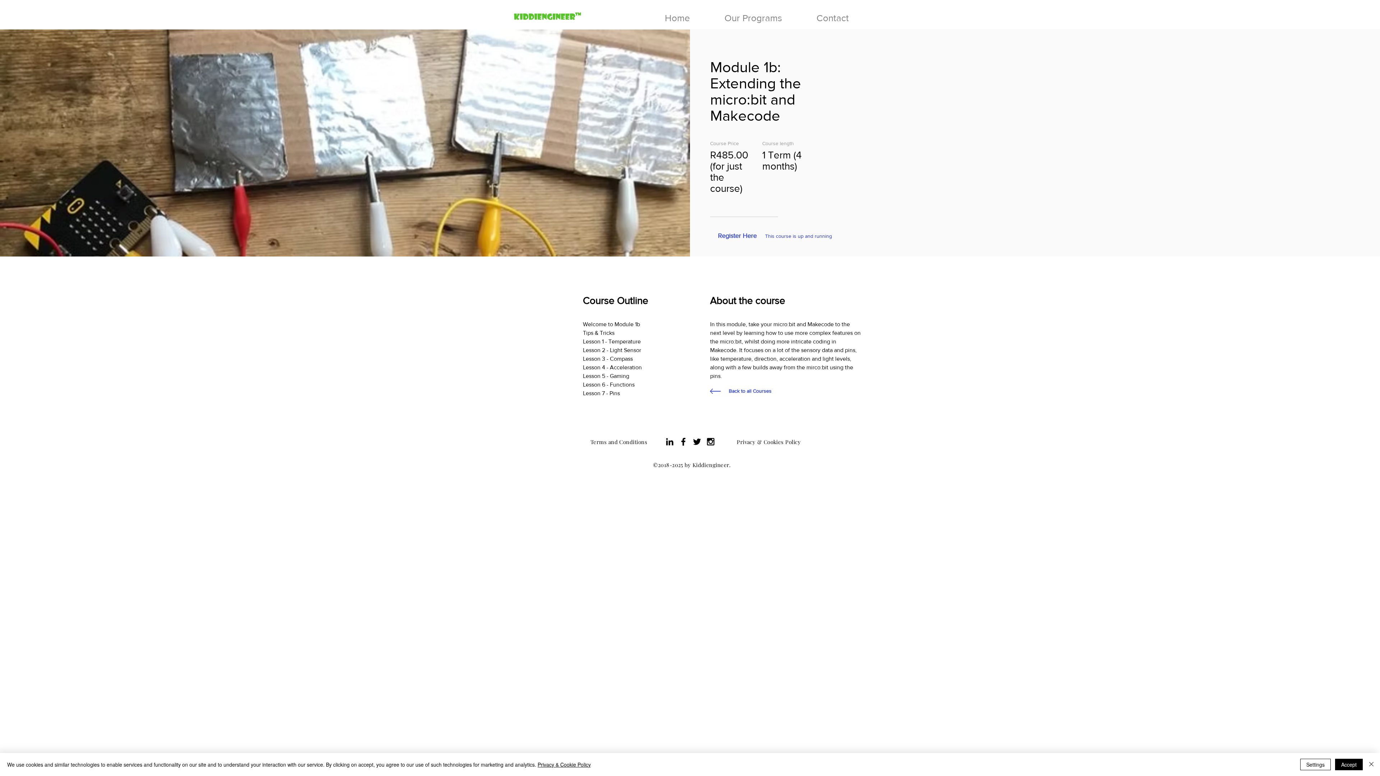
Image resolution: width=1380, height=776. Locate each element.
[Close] (1371, 764)
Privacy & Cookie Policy (564, 764)
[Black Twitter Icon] (697, 441)
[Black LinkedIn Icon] (669, 441)
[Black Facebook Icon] (683, 441)
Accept (1349, 764)
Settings (1315, 764)
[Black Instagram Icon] (710, 441)
